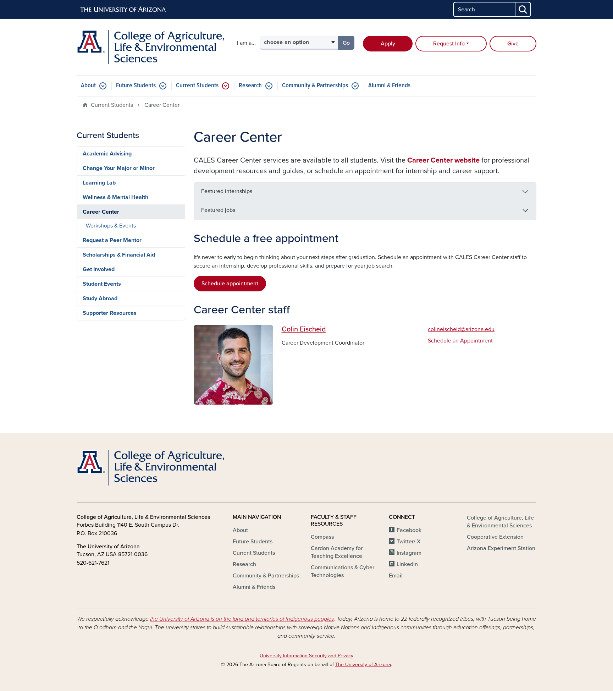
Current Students (197, 86)
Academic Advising (107, 153)
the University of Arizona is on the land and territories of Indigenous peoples (242, 619)
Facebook (409, 530)
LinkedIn (407, 564)
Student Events (102, 283)
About (88, 86)
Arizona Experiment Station (501, 548)
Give (513, 43)
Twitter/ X (409, 541)
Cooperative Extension (495, 537)
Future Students (136, 86)
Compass (322, 537)
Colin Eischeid (304, 329)
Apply (388, 43)
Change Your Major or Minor (119, 168)
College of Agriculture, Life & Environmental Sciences (500, 521)
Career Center (101, 211)
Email (396, 575)
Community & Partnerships (315, 86)
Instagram (409, 552)
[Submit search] (523, 9)
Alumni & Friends (389, 86)
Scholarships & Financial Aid (119, 254)
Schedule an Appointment (460, 340)
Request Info (449, 43)
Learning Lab (99, 182)
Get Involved (99, 269)
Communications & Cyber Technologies (342, 571)
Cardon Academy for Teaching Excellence (337, 552)
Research (250, 86)
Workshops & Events (111, 225)
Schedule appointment (229, 283)
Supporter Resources (110, 313)
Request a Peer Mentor (112, 240)
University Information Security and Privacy (306, 656)
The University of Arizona (363, 665)
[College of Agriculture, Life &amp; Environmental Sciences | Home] (150, 47)
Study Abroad (100, 298)
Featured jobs (218, 210)
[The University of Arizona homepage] (123, 9)
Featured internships (226, 191)
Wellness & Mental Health (115, 197)
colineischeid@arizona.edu (461, 329)
